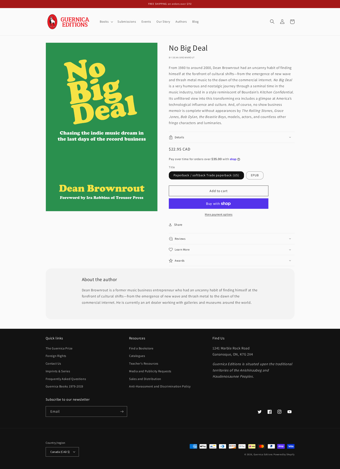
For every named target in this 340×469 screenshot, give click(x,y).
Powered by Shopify (284, 454)
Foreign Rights (56, 356)
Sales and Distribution (145, 379)
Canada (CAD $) (60, 452)
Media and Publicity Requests (150, 371)
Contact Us (53, 363)
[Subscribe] (122, 411)
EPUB (255, 175)
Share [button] (178, 225)
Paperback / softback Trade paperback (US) (206, 175)
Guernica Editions (263, 454)
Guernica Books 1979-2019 (64, 386)
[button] (106, 21)
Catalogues (137, 356)
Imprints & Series (58, 371)
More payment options (219, 214)
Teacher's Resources (143, 363)
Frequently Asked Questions (66, 379)
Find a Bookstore (141, 348)
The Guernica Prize (59, 348)
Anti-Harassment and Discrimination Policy (160, 386)
